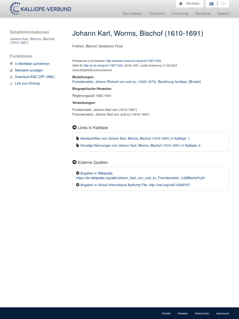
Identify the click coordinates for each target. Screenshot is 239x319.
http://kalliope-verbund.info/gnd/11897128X (133, 61)
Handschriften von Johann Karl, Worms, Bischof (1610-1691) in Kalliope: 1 (135, 138)
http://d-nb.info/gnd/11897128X (103, 65)
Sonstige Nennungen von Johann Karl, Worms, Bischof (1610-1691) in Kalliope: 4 (140, 145)
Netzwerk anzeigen (29, 70)
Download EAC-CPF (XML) (35, 76)
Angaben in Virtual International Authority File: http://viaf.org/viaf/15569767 (135, 184)
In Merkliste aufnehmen (32, 63)
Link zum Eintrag (27, 83)
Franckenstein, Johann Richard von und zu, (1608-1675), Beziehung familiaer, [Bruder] (136, 81)
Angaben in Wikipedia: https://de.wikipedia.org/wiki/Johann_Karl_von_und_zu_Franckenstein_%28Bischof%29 (140, 175)
